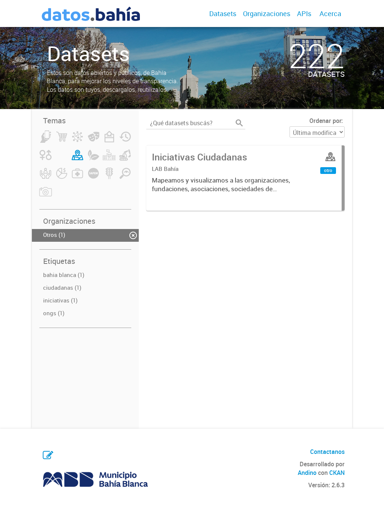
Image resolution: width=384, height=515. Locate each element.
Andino (307, 473)
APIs (304, 13)
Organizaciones (266, 13)
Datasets (222, 13)
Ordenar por (325, 120)
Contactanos (327, 452)
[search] (239, 123)
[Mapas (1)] (77, 159)
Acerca (330, 13)
